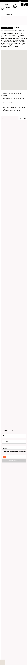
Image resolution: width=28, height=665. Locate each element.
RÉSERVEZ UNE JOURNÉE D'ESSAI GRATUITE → (8, 5)
